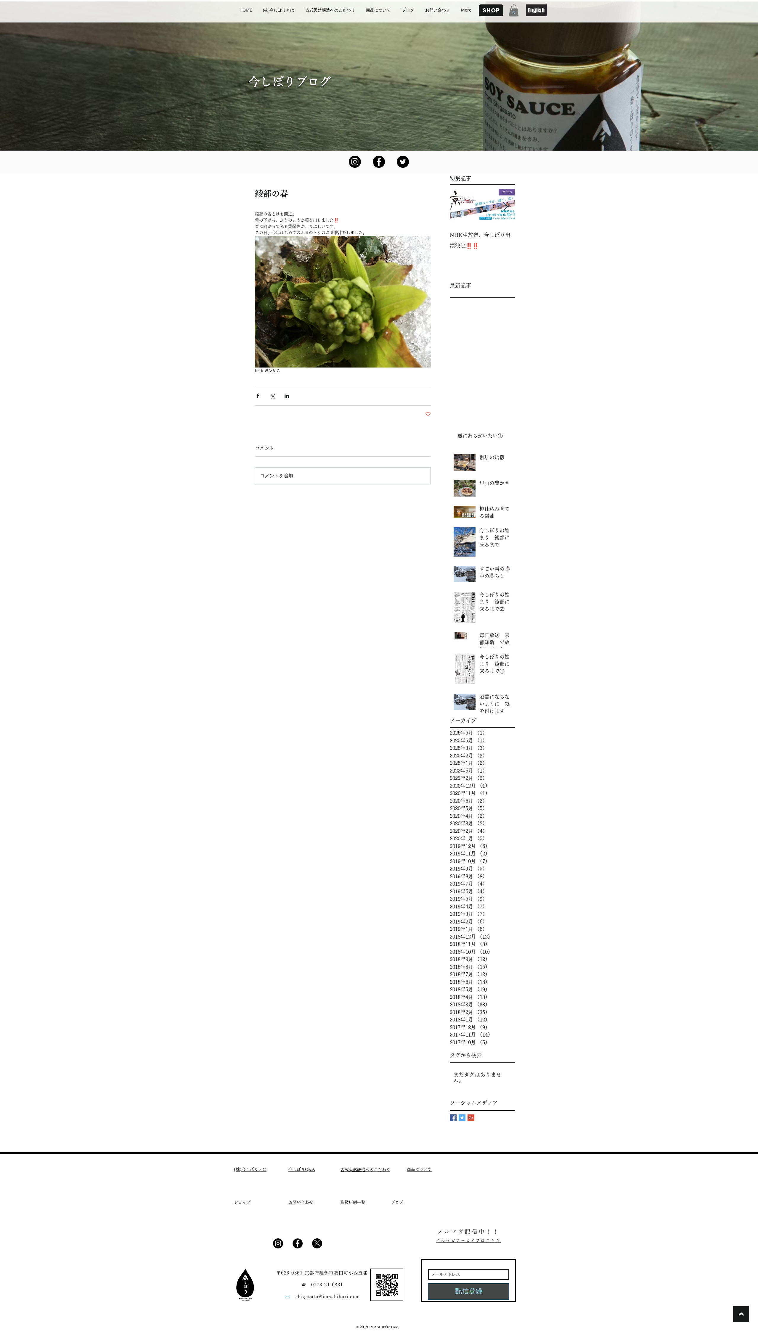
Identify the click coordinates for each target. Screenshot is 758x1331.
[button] (514, 10)
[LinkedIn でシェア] (287, 396)
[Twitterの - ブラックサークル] (403, 162)
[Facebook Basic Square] (453, 1117)
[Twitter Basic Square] (462, 1117)
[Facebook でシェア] (258, 396)
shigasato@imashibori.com (328, 1296)
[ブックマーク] (741, 1314)
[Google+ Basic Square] (471, 1117)
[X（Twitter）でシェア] (272, 396)
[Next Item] (505, 206)
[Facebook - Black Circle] (379, 162)
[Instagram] (355, 162)
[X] (317, 1243)
